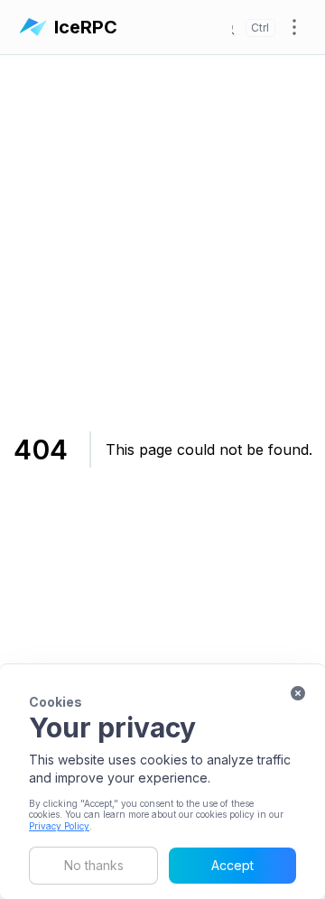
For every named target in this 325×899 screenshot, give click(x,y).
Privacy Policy (59, 825)
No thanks (94, 865)
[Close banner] (297, 693)
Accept (232, 865)
